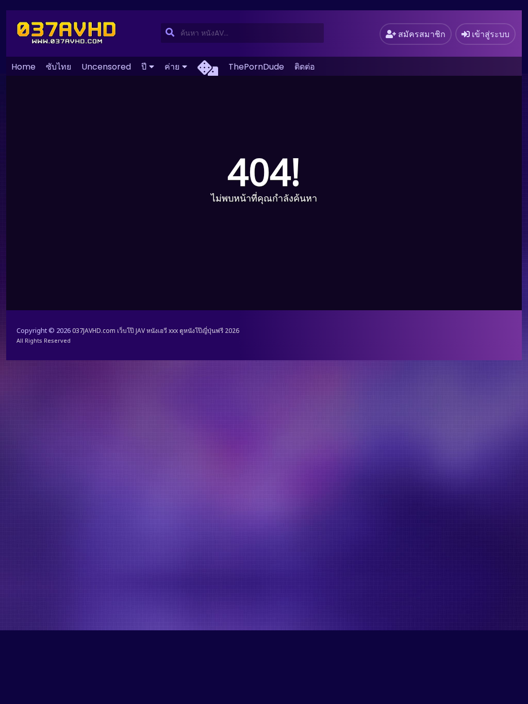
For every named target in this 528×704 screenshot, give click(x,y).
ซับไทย (58, 67)
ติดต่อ (304, 67)
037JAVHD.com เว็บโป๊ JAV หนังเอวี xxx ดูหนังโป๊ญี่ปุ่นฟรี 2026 (155, 330)
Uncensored (106, 67)
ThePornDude (256, 67)
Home (23, 67)
